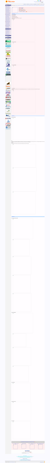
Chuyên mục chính (17, 5)
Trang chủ (35, 1)
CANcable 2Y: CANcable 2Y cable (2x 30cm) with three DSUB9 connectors (40, 443)
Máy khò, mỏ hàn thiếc (8, 22)
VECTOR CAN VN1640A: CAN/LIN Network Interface (32, 443)
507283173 (8, 36)
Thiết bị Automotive (7, 26)
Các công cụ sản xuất (8, 21)
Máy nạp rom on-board (8, 8)
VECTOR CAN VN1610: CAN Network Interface (15, 443)
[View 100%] (15, 12)
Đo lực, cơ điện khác (7, 27)
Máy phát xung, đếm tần (8, 18)
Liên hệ (42, 1)
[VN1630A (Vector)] (24, 448)
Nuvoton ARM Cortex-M (8, 30)
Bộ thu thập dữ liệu (7, 16)
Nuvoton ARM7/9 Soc (7, 31)
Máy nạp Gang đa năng (8, 7)
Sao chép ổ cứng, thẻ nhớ (8, 12)
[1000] (10, 2)
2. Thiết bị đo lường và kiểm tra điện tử (22, 5)
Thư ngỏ (38, 1)
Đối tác (36, 1)
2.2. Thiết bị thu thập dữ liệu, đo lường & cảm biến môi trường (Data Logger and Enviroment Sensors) (35, 5)
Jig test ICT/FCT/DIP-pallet (8, 13)
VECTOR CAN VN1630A (24, 443)
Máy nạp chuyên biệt (7, 9)
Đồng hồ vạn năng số (7, 17)
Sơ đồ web (41, 1)
